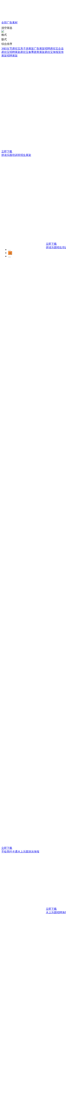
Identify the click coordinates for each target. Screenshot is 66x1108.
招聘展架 (12, 55)
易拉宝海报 (51, 52)
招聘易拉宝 (51, 48)
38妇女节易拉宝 (10, 48)
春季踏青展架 (36, 52)
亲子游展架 (27, 48)
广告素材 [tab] (12, 22)
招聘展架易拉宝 (18, 52)
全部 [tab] (4, 22)
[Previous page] (9, 250)
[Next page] (9, 257)
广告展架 (39, 48)
